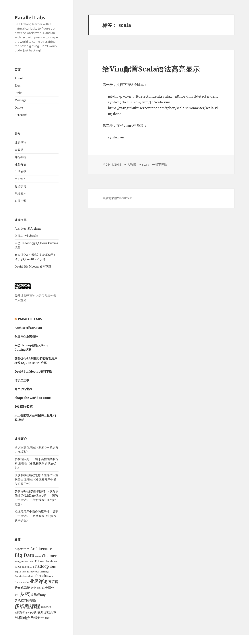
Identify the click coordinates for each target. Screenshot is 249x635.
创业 (33, 587)
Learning (44, 571)
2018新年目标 (24, 406)
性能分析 (20, 164)
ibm (53, 566)
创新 (39, 588)
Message (20, 100)
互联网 (53, 581)
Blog (18, 86)
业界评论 (20, 142)
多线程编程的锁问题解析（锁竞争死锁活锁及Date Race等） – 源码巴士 (36, 495)
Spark (50, 576)
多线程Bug (38, 595)
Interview (33, 571)
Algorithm (22, 549)
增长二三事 (22, 380)
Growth (30, 567)
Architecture (41, 548)
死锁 (33, 612)
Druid (31, 561)
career (38, 556)
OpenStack (20, 576)
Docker (24, 561)
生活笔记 (20, 172)
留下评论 (161, 164)
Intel (24, 571)
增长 (17, 595)
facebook (51, 561)
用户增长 (20, 179)
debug (18, 561)
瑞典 (40, 612)
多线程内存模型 (25, 600)
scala (145, 164)
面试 (47, 618)
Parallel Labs (30, 17)
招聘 (28, 612)
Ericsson (40, 561)
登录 (17, 296)
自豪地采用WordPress (117, 198)
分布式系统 (22, 587)
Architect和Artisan (28, 228)
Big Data (24, 555)
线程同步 (22, 617)
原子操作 (48, 587)
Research (21, 115)
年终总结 (46, 607)
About (19, 78)
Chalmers (50, 555)
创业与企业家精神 (26, 236)
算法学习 (20, 186)
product (29, 576)
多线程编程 (27, 606)
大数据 (19, 150)
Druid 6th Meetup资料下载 (33, 266)
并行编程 (20, 157)
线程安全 (37, 617)
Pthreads (40, 576)
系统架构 (20, 193)
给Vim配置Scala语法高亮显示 (151, 68)
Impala (18, 571)
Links (18, 93)
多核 (24, 593)
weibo (26, 582)
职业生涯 (20, 201)
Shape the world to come (33, 398)
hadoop (42, 566)
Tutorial (18, 582)
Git (16, 567)
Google (22, 566)
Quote (19, 107)
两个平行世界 (23, 389)
